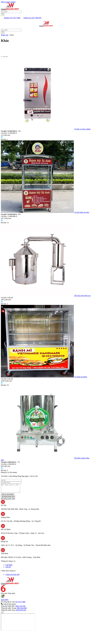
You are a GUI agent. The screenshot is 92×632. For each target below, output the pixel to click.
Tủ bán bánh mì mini (81, 212)
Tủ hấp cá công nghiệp (82, 129)
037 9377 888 (20, 602)
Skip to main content (8, 2)
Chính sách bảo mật (12, 574)
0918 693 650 (21, 610)
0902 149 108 (20, 606)
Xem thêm (4, 600)
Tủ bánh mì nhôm (80, 377)
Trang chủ (4, 35)
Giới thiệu (8, 565)
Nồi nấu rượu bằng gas (82, 296)
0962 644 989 (22, 608)
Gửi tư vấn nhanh (7, 494)
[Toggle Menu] (4, 24)
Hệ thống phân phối (8, 497)
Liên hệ (8, 567)
